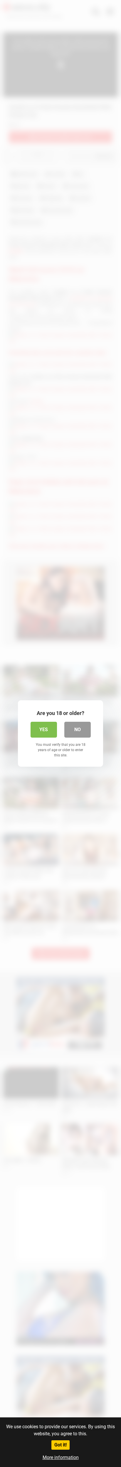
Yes (43, 729)
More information (61, 1457)
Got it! (60, 1445)
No (77, 729)
